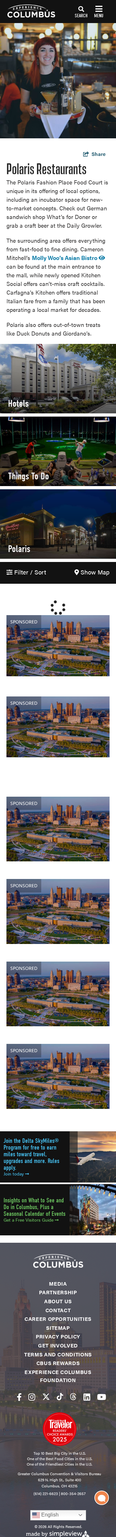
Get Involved (58, 1345)
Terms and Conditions (58, 1354)
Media (58, 1283)
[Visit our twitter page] (46, 1396)
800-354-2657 (73, 1493)
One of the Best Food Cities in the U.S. (59, 1458)
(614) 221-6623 (46, 1493)
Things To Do (28, 476)
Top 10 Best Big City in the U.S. (60, 1453)
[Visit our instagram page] (31, 1396)
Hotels (18, 403)
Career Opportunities (58, 1318)
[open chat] (101, 1498)
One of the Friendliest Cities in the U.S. (59, 1464)
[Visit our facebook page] (19, 1396)
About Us (58, 1301)
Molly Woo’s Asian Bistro (65, 258)
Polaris (19, 549)
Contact (58, 1310)
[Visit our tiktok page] (60, 1396)
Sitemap (58, 1327)
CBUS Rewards (58, 1363)
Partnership (58, 1292)
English (49, 1514)
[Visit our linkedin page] (86, 1396)
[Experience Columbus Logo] (27, 11)
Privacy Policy (58, 1336)
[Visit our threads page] (73, 1396)
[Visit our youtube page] (101, 1396)
